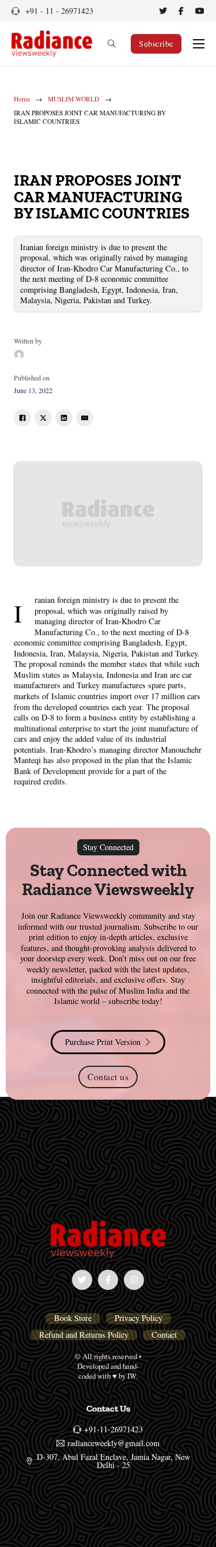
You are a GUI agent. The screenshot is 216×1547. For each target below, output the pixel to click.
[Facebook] (22, 418)
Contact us (108, 1076)
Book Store (73, 1318)
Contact (164, 1335)
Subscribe (156, 43)
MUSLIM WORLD (73, 99)
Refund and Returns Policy (83, 1335)
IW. (132, 1376)
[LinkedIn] (64, 418)
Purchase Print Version (103, 1041)
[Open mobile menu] (198, 43)
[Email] (84, 418)
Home (22, 99)
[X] (43, 418)
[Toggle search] (111, 43)
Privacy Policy (138, 1318)
